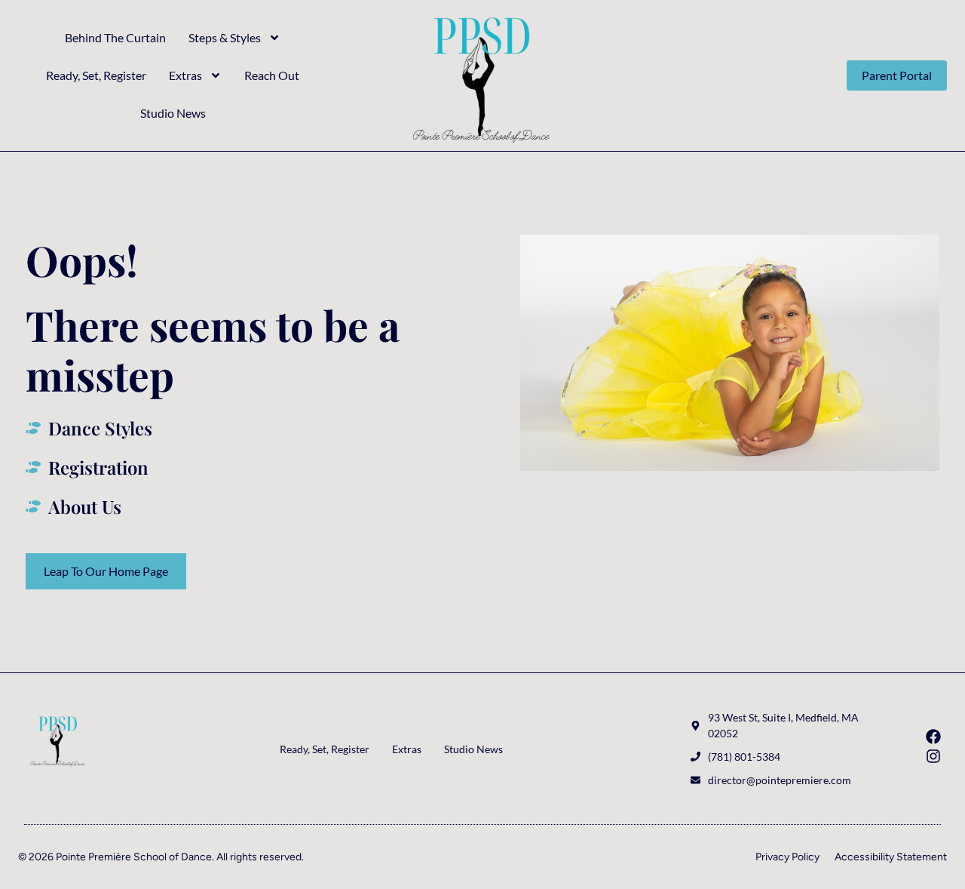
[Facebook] (933, 736)
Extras (185, 75)
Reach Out (271, 75)
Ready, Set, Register (96, 75)
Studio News (173, 113)
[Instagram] (933, 756)
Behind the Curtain (115, 37)
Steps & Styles (224, 37)
